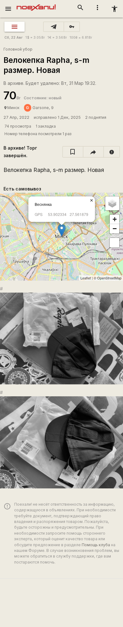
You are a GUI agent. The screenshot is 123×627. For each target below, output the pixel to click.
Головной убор (17, 49)
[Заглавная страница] (36, 4)
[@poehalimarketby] (53, 27)
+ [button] (115, 219)
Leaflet (85, 277)
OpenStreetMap (109, 277)
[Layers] (112, 203)
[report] (112, 151)
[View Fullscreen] (114, 242)
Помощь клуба (96, 544)
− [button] (115, 229)
